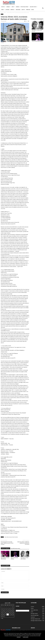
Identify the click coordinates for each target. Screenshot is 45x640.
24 (3, 614)
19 (7, 612)
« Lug (2, 618)
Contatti (23, 9)
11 (5, 610)
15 (13, 610)
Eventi (2, 9)
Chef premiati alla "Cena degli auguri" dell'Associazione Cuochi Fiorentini (7, 543)
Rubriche (12, 9)
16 (1, 612)
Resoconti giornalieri (35, 615)
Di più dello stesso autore (15, 548)
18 (5, 612)
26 (7, 614)
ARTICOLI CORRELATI (5, 548)
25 (5, 614)
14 (11, 610)
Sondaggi (18, 6)
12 (7, 610)
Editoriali (7, 9)
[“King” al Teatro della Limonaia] (15, 554)
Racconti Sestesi (33, 6)
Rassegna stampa (34, 613)
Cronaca (8, 6)
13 (9, 610)
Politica (2, 6)
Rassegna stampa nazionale (36, 620)
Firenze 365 (28, 9)
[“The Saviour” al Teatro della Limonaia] (25, 554)
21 (11, 612)
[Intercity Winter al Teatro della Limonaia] (5, 554)
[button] (42, 8)
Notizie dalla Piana (24, 6)
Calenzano (33, 617)
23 (1, 614)
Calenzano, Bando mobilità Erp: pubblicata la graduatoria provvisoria (23, 543)
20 (9, 612)
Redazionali (18, 9)
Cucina (32, 9)
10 (3, 610)
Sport (13, 6)
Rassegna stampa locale (35, 618)
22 (13, 612)
